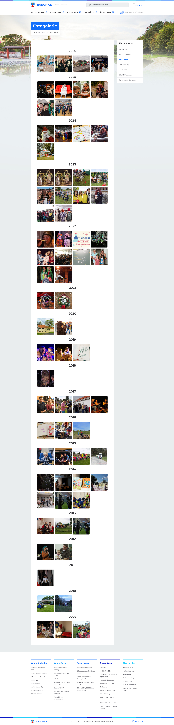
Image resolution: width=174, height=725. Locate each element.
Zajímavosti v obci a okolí (127, 80)
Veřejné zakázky (37, 687)
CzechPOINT (59, 688)
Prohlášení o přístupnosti (58, 698)
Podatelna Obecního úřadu (61, 674)
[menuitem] (39, 12)
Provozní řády (105, 694)
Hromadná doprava (107, 680)
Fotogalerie (123, 59)
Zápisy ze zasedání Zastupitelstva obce (84, 678)
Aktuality (103, 667)
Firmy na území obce (107, 690)
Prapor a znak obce (38, 677)
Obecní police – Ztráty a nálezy (108, 707)
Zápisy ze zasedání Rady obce (86, 672)
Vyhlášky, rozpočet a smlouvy (61, 692)
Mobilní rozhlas (105, 671)
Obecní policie (36, 694)
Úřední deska (59, 679)
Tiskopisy (103, 687)
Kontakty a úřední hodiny (60, 669)
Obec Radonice (37, 12)
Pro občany (89, 12)
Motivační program (107, 683)
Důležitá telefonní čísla (108, 703)
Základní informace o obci (38, 669)
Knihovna (34, 680)
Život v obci (105, 12)
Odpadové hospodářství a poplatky (108, 676)
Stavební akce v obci (38, 690)
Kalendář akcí (123, 49)
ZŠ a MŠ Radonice (125, 75)
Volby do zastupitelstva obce (85, 683)
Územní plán (35, 683)
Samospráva (72, 12)
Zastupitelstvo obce (84, 667)
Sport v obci (123, 70)
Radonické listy (124, 65)
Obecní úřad (55, 12)
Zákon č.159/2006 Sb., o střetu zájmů (85, 689)
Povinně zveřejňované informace (62, 683)
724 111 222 (139, 6)
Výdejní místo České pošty (107, 698)
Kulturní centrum (125, 54)
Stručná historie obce (39, 673)
